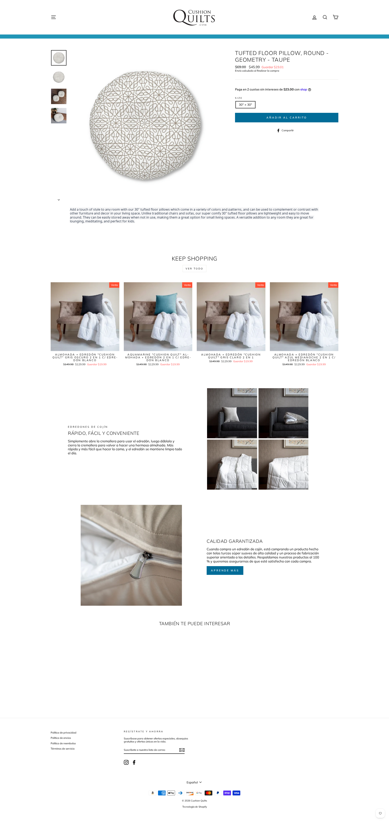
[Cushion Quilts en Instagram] (126, 762)
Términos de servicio (63, 748)
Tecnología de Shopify (194, 806)
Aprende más (225, 570)
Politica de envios (61, 737)
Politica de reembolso (63, 743)
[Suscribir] (182, 750)
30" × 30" (245, 105)
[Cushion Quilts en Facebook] (134, 762)
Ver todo (194, 268)
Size (239, 98)
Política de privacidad (63, 732)
